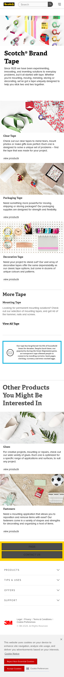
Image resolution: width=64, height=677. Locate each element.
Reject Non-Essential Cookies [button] (20, 661)
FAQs (32, 546)
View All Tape (11, 323)
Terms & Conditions (42, 619)
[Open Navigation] (59, 4)
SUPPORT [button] (10, 600)
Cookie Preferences (26, 622)
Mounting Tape (12, 302)
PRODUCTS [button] (11, 570)
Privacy (27, 619)
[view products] (32, 117)
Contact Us (32, 554)
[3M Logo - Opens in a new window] (9, 4)
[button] (37, 668)
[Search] (50, 4)
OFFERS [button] (9, 590)
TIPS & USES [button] (12, 580)
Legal (19, 619)
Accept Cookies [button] (14, 668)
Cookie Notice (12, 653)
